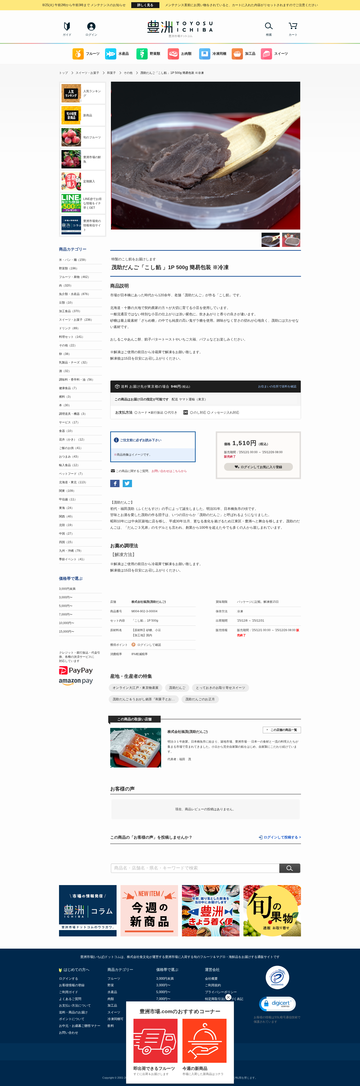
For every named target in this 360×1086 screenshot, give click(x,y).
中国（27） (66, 533)
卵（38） (65, 354)
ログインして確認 (149, 645)
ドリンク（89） (69, 328)
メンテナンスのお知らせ (84, 5)
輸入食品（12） (69, 465)
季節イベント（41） (72, 559)
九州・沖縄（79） (71, 550)
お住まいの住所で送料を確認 (277, 386)
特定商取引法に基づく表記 (224, 999)
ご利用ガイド (68, 992)
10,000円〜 (66, 623)
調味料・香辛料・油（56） (77, 379)
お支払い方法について (75, 1005)
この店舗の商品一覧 (284, 730)
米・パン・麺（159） (73, 260)
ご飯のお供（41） (71, 448)
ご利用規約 (213, 985)
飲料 (111, 1026)
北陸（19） (66, 525)
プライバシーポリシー (221, 992)
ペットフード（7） (71, 473)
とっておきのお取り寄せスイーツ (220, 688)
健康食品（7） (68, 388)
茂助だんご (177, 688)
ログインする (68, 978)
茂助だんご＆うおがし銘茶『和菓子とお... (144, 699)
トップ (63, 73)
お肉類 (186, 53)
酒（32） (65, 371)
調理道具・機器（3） (73, 414)
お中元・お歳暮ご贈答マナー (79, 1026)
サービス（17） (69, 422)
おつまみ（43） (69, 456)
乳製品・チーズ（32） (74, 362)
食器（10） (66, 431)
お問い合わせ (68, 1032)
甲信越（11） (68, 499)
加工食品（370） (70, 311)
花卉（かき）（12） (72, 439)
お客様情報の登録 (71, 985)
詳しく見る (145, 5)
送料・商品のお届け (73, 1012)
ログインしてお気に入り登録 (261, 467)
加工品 (250, 53)
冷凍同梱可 (115, 1019)
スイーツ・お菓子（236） (76, 319)
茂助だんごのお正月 (200, 699)
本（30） (65, 405)
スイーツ (281, 53)
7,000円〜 (65, 614)
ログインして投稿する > (282, 837)
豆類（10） (66, 302)
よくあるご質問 (70, 999)
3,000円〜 (65, 597)
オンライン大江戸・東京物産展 (135, 688)
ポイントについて (71, 1019)
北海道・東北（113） (73, 482)
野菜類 (155, 53)
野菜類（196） (69, 268)
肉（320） (66, 285)
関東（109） (67, 491)
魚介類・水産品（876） (75, 294)
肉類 (111, 999)
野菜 (111, 985)
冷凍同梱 (219, 53)
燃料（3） (65, 396)
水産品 (124, 53)
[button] (277, 1004)
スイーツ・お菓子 (87, 73)
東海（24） (66, 508)
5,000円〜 (65, 606)
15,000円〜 (66, 631)
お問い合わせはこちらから (169, 471)
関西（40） (66, 516)
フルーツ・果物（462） (75, 277)
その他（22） (68, 345)
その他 (128, 73)
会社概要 (211, 978)
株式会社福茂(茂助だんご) (149, 601)
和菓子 (111, 73)
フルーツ (93, 53)
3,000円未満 (67, 589)
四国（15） (66, 542)
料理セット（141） (72, 337)
